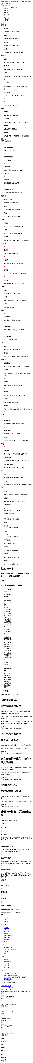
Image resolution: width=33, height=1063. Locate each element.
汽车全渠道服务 (8, 935)
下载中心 (6, 953)
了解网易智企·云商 (9, 961)
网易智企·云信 (10, 1)
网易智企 (3, 1)
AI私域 (6, 919)
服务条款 (3, 986)
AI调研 (6, 921)
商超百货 (6, 930)
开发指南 (6, 951)
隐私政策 (8, 986)
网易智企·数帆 (26, 1)
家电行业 (6, 931)
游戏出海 (6, 939)
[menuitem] (6, 8)
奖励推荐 (6, 965)
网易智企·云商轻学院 (10, 949)
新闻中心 (6, 967)
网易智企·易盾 (18, 1)
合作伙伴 (6, 963)
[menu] (5, 14)
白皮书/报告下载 (8, 947)
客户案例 (6, 16)
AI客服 (6, 918)
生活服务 (6, 941)
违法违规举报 (8, 979)
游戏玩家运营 (8, 937)
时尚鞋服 (6, 928)
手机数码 (6, 933)
